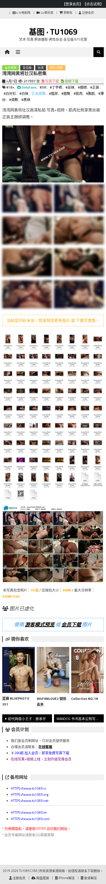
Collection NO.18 (84, 698)
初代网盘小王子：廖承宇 (27, 718)
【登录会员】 (72, 4)
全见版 (27, 67)
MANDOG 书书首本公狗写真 (78, 718)
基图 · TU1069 (53, 32)
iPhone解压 (66, 877)
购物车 (67, 12)
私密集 (40, 93)
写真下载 (51, 81)
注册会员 (87, 12)
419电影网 (23, 12)
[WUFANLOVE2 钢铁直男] (53, 671)
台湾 (41, 67)
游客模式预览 (39, 624)
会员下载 (71, 624)
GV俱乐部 (46, 12)
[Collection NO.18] (87, 671)
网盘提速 (42, 877)
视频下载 (71, 81)
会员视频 (11, 67)
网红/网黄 (56, 67)
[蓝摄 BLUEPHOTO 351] (18, 671)
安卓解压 (90, 877)
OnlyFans (28, 87)
